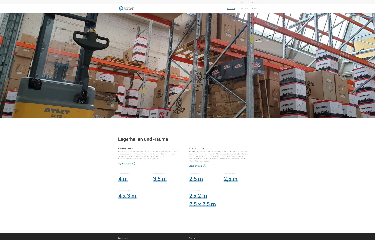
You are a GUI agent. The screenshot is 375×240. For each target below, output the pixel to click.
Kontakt (254, 8)
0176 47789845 (233, 2)
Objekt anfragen (125, 163)
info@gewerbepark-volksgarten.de (248, 2)
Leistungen (230, 8)
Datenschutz (194, 238)
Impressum (123, 238)
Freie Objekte (244, 8)
